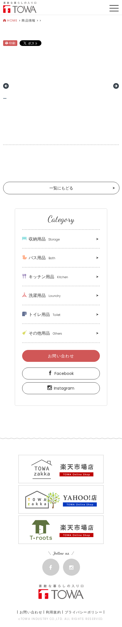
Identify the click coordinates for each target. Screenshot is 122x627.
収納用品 (44, 239)
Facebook (64, 373)
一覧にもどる (61, 188)
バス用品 (42, 258)
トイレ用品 (44, 314)
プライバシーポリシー (83, 612)
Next (116, 86)
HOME (12, 20)
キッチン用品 (48, 277)
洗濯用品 (44, 295)
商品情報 (28, 20)
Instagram (64, 388)
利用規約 (53, 612)
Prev (6, 86)
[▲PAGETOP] (107, 612)
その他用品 (45, 333)
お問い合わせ (61, 356)
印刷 (12, 43)
